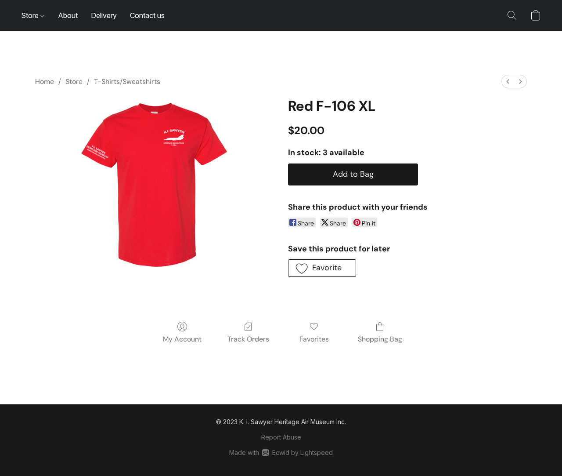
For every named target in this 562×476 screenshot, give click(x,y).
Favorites (314, 339)
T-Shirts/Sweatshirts (127, 81)
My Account (182, 339)
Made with (280, 452)
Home (44, 81)
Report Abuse (281, 437)
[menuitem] (508, 81)
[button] (512, 15)
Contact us (147, 15)
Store (30, 15)
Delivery (104, 15)
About (68, 15)
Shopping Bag (380, 339)
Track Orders (248, 339)
